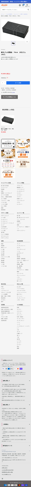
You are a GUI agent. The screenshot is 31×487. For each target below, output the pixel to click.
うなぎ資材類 (9, 14)
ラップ (18, 243)
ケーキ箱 (3, 217)
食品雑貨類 (20, 241)
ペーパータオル (20, 288)
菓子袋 (2, 232)
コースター (19, 194)
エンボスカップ (20, 191)
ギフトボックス (5, 236)
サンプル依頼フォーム (6, 474)
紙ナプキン (19, 294)
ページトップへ (5, 465)
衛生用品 (3, 284)
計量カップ (19, 333)
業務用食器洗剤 (5, 307)
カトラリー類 (20, 213)
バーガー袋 (3, 202)
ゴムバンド (16, 14)
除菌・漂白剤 (4, 318)
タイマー (19, 309)
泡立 (18, 346)
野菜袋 (2, 262)
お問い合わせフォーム (6, 459)
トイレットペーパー (21, 292)
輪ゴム (18, 254)
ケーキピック (4, 221)
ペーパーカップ (20, 189)
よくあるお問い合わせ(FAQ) (7, 469)
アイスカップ (4, 228)
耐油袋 (2, 260)
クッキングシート (21, 245)
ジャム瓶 (3, 230)
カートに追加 (18, 82)
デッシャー (19, 314)
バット (18, 322)
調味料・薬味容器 (21, 258)
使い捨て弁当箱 (5, 185)
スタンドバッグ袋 (5, 256)
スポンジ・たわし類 (6, 292)
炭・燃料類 (19, 266)
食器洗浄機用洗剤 (5, 311)
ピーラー (19, 344)
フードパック (5, 187)
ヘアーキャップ (5, 290)
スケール (19, 313)
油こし (18, 335)
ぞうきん (3, 299)
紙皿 (2, 207)
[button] (27, 41)
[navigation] (13, 43)
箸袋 (18, 224)
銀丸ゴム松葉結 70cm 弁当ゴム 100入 (7, 129)
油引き (18, 339)
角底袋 (2, 245)
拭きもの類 (20, 284)
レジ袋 (3, 249)
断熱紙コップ (20, 187)
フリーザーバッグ (21, 249)
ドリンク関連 (20, 183)
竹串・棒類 (19, 262)
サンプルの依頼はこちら (9, 97)
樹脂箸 (18, 221)
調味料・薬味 (20, 264)
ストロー (19, 193)
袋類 (2, 241)
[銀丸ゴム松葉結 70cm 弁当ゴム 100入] (7, 120)
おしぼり (19, 286)
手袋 (2, 286)
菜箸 (18, 307)
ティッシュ (19, 296)
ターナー (19, 342)
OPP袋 (2, 258)
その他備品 (20, 304)
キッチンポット (20, 320)
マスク (2, 288)
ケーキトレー (4, 219)
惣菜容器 (3, 209)
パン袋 (2, 264)
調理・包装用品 (24, 14)
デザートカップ (5, 215)
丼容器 (2, 189)
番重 (18, 348)
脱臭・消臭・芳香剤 (6, 296)
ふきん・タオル (20, 299)
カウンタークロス (21, 290)
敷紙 (18, 271)
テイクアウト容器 (6, 183)
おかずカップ (20, 253)
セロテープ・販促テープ (23, 260)
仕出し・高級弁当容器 (6, 196)
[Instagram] (2, 478)
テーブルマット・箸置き (23, 269)
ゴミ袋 (2, 251)
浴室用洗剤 (3, 320)
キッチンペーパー (21, 298)
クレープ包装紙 (5, 234)
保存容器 (19, 267)
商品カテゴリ (26, 6)
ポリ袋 (2, 253)
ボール (18, 331)
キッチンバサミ (20, 318)
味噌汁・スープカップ (6, 193)
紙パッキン (19, 281)
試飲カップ (19, 198)
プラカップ (19, 185)
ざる (18, 329)
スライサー (19, 279)
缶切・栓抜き (20, 316)
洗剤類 (3, 304)
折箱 (2, 191)
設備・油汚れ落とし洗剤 (7, 309)
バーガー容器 (4, 204)
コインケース (20, 273)
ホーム (2, 14)
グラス (18, 202)
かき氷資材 (3, 226)
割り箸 (18, 215)
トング (18, 324)
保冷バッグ (3, 247)
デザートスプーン (21, 230)
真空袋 (2, 254)
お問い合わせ (4, 467)
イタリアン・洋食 (5, 200)
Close (16, 380)
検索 (28, 9)
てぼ (18, 337)
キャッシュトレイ (21, 275)
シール (18, 251)
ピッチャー (19, 204)
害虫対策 (3, 298)
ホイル (18, 247)
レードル (19, 341)
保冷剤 (18, 256)
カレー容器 (3, 206)
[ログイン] (20, 5)
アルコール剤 (4, 316)
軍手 (2, 301)
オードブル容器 (5, 194)
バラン (18, 277)
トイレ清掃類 (4, 294)
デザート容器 (4, 213)
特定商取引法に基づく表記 (7, 472)
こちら (13, 92)
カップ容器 (3, 198)
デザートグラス (5, 237)
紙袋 (2, 243)
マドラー (19, 196)
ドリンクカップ (20, 200)
